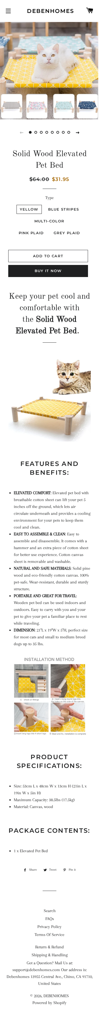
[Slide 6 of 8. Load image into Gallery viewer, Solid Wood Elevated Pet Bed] (58, 132)
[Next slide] (78, 132)
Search (50, 910)
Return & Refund (49, 946)
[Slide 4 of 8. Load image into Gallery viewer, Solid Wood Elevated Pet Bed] (47, 132)
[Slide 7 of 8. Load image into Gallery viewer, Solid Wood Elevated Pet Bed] (63, 132)
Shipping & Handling (50, 954)
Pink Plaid (31, 233)
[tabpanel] (49, 70)
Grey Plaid (67, 233)
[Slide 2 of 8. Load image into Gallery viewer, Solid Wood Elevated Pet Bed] (35, 132)
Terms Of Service (49, 934)
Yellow (29, 209)
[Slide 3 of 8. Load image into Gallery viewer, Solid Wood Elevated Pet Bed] (41, 132)
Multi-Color (49, 221)
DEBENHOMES (49, 11)
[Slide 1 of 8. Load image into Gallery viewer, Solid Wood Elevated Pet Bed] (30, 132)
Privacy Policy (49, 926)
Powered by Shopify (49, 1002)
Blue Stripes (63, 209)
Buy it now (48, 271)
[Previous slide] (21, 132)
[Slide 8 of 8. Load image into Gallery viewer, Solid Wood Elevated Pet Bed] (69, 132)
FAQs (49, 918)
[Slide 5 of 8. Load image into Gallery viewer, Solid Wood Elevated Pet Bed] (52, 132)
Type (49, 197)
